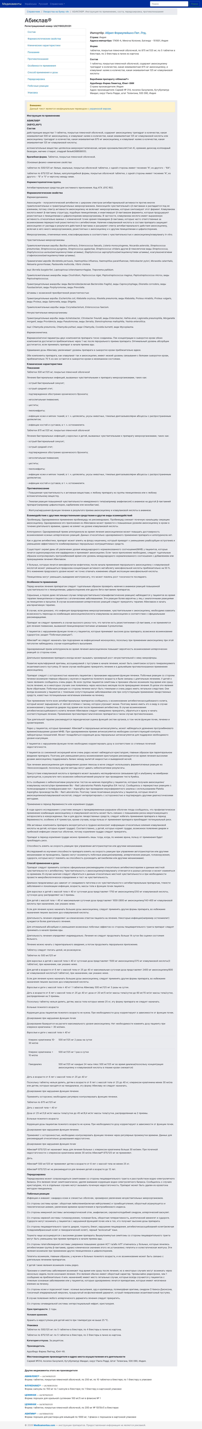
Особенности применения (42, 65)
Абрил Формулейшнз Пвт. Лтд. (125, 33)
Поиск (194, 3)
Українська (31, 3)
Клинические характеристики (44, 45)
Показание (33, 52)
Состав (32, 32)
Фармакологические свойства (44, 38)
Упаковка (33, 92)
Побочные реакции (38, 85)
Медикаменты (11, 4)
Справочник (33, 11)
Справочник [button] (56, 3)
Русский (43, 3)
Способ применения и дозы (43, 72)
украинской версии (100, 108)
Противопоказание (38, 58)
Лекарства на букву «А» (56, 11)
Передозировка (36, 79)
